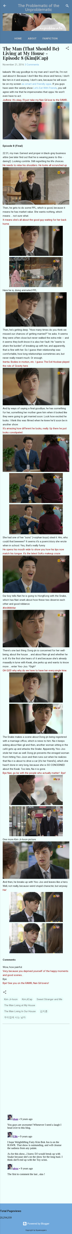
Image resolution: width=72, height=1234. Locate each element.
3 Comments (32, 64)
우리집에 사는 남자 (15, 1017)
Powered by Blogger (38, 1223)
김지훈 (44, 1011)
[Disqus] (36, 1069)
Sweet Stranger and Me (49, 999)
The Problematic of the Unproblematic (38, 7)
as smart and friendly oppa (36, 83)
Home (18, 38)
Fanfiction (50, 38)
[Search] (67, 6)
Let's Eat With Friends (45, 87)
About (32, 38)
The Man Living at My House (19, 1005)
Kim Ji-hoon (11, 999)
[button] (67, 48)
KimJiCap (27, 999)
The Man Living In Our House (20, 1011)
